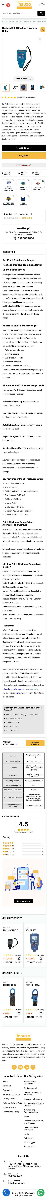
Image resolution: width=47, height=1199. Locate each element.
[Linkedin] (26, 1067)
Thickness (26, 21)
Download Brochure (35, 743)
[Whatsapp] (40, 1193)
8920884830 (26, 238)
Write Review (25, 901)
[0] (40, 5)
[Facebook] (14, 1067)
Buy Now (23, 155)
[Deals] (8, 5)
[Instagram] (20, 1067)
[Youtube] (33, 1067)
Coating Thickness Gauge (39, 21)
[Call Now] (6, 1192)
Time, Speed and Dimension (13, 21)
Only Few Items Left (23, 165)
